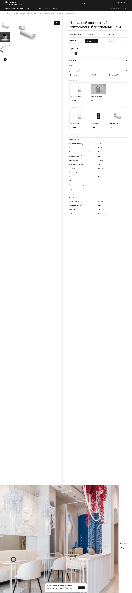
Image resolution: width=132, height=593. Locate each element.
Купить (89, 41)
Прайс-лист (101, 3)
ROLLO (40, 13)
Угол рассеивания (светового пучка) (79, 152)
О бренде (8, 8)
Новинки (47, 8)
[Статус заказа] (112, 3)
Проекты (22, 8)
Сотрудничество (38, 8)
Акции (107, 3)
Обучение (54, 8)
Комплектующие (73, 80)
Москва (29, 3)
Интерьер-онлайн (93, 3)
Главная (8, 13)
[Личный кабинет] (115, 3)
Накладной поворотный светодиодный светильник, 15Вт (59, 13)
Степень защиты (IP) (75, 205)
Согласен (81, 587)
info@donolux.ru (57, 3)
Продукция (15, 8)
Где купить (84, 3)
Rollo (91, 35)
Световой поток (74, 160)
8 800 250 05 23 (43, 3)
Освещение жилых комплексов (28, 13)
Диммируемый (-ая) (75, 156)
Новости (29, 8)
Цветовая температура (76, 143)
